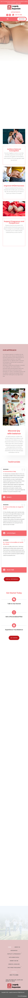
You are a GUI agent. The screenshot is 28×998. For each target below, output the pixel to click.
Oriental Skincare (14, 964)
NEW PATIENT (22, 18)
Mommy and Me (14, 960)
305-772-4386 (18, 14)
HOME (9, 947)
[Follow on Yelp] (7, 15)
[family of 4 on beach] (14, 877)
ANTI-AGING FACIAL (14, 957)
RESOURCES (14, 950)
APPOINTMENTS (15, 12)
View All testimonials (12, 579)
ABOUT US (17, 947)
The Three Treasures (14, 967)
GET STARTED (7, 55)
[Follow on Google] (10, 15)
